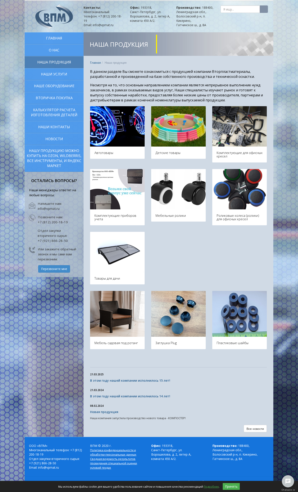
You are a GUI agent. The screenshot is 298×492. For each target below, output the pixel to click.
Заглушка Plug (166, 343)
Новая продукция (104, 412)
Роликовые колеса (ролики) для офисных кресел (238, 217)
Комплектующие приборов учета (115, 217)
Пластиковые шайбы (232, 343)
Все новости (255, 428)
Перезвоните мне (54, 269)
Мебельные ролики (171, 215)
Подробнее (211, 487)
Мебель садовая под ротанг (116, 343)
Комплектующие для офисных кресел (239, 154)
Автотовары (103, 152)
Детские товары (168, 152)
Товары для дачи (107, 278)
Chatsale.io (288, 490)
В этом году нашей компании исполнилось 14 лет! (130, 396)
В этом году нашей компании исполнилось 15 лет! (130, 380)
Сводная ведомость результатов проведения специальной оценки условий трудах (113, 463)
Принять (231, 486)
